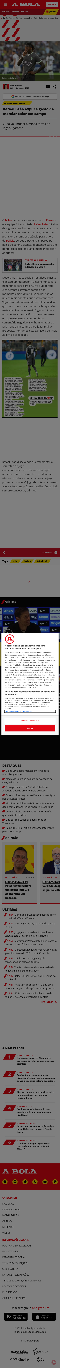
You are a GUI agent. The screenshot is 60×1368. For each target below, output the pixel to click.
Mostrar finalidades (30, 721)
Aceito (30, 728)
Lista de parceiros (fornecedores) (18, 711)
